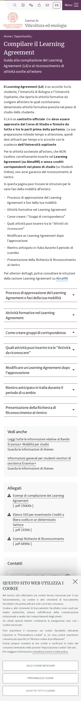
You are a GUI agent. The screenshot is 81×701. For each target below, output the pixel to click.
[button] (71, 5)
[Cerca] (15, 5)
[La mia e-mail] (47, 5)
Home (8, 36)
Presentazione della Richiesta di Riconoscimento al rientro (31, 410)
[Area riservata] (39, 5)
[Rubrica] (23, 5)
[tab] (56, 5)
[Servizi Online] (31, 5)
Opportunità (22, 36)
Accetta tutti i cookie (40, 691)
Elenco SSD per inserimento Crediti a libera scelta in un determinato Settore (38, 519)
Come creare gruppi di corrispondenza (36, 333)
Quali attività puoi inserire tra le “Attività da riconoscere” (38, 350)
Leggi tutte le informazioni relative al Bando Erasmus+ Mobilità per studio (39, 442)
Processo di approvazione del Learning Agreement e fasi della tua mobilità (36, 295)
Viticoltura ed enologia (45, 23)
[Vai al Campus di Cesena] (13, 20)
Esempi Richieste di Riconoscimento (38, 538)
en (57, 5)
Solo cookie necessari (40, 666)
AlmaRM (62, 278)
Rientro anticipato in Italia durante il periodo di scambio (34, 390)
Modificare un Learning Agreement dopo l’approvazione (38, 370)
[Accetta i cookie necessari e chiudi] (75, 581)
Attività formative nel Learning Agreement (30, 315)
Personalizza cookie (41, 678)
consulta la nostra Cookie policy (50, 652)
